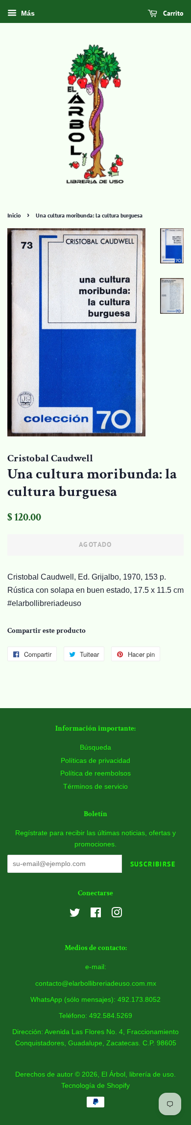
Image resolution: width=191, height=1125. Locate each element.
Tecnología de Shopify (95, 1085)
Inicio (14, 215)
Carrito (172, 13)
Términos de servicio (95, 786)
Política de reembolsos (95, 773)
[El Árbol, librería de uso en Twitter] (75, 914)
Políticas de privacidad (95, 760)
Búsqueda (95, 747)
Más (27, 13)
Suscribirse (152, 864)
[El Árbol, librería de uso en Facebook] (95, 914)
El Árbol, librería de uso (137, 1074)
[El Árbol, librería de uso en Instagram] (116, 914)
